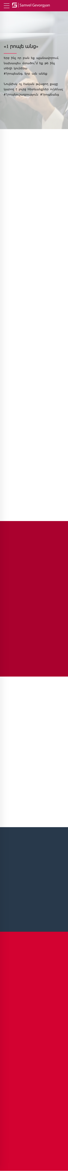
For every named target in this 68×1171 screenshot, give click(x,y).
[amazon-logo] (34, 333)
